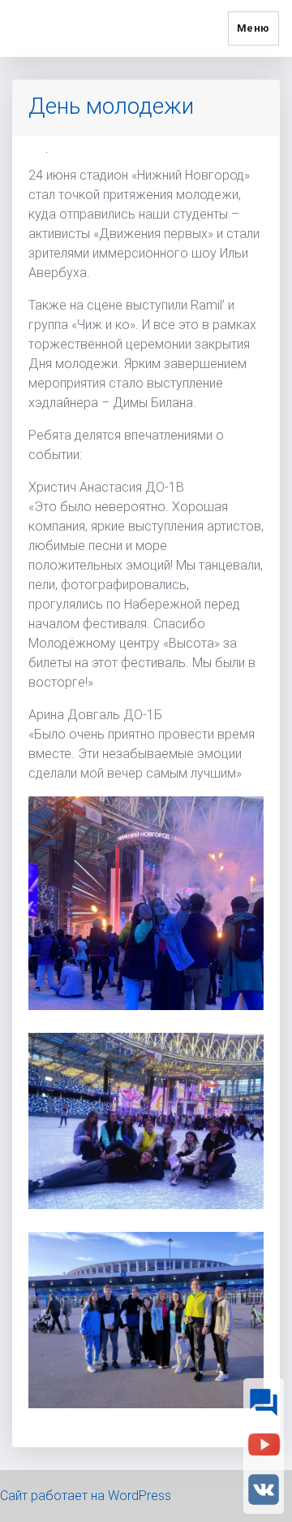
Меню (253, 28)
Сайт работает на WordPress (85, 1495)
